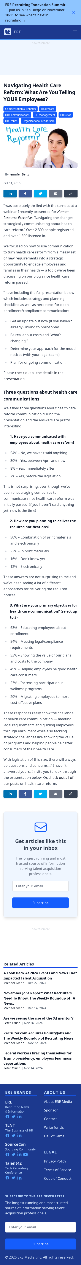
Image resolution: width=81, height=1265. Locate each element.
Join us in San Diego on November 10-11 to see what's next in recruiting (35, 12)
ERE (8, 1102)
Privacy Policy (55, 1161)
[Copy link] (71, 193)
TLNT (10, 1125)
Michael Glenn (13, 983)
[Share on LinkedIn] (10, 193)
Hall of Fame (54, 1136)
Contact (50, 1118)
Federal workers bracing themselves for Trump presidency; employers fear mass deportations (37, 1058)
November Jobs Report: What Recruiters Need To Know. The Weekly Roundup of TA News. (39, 998)
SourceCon (15, 1144)
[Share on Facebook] (25, 193)
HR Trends (11, 121)
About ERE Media (58, 1101)
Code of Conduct (57, 1178)
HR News (65, 115)
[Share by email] (55, 193)
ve (30, 217)
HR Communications (17, 115)
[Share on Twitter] (40, 193)
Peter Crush (12, 1023)
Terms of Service (57, 1169)
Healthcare (47, 109)
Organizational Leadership (38, 121)
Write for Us (54, 1127)
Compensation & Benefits (20, 109)
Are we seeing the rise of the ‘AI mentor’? (38, 1018)
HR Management (45, 115)
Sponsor (51, 1110)
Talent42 (13, 1163)
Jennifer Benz (19, 174)
